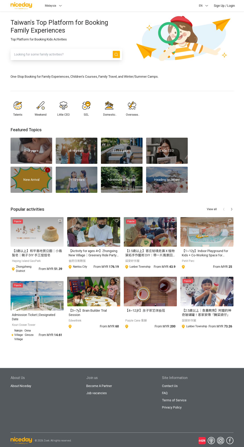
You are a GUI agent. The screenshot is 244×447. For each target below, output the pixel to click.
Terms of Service (174, 400)
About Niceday (21, 386)
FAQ (165, 393)
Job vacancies (96, 393)
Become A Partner (99, 386)
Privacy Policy (172, 407)
